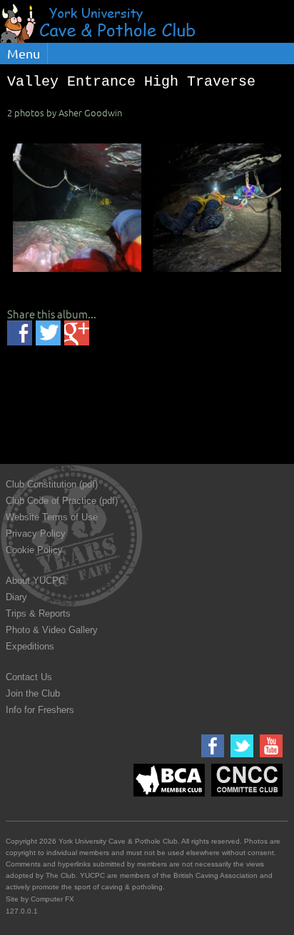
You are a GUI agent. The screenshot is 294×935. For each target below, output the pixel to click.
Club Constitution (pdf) (52, 484)
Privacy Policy (36, 533)
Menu (23, 53)
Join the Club (33, 693)
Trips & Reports (38, 613)
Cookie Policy (34, 550)
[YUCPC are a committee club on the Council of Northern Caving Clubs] (245, 797)
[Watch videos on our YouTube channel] (269, 757)
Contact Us (29, 677)
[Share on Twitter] (48, 332)
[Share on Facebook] (19, 332)
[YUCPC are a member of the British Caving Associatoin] (167, 797)
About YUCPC (35, 580)
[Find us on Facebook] (211, 757)
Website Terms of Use (52, 517)
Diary (16, 597)
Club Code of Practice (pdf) (62, 500)
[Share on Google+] (76, 332)
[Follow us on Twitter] (240, 757)
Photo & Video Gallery (52, 630)
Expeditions (30, 646)
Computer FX (52, 899)
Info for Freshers (40, 709)
